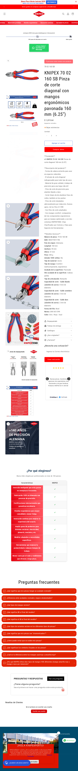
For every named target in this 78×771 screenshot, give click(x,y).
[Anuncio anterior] (4, 7)
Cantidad (47, 131)
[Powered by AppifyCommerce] (63, 690)
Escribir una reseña (39, 711)
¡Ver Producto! (51, 2)
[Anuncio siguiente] (74, 7)
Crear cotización (54, 359)
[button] (4, 14)
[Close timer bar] (76, 1)
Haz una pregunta (56, 678)
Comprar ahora (58, 149)
